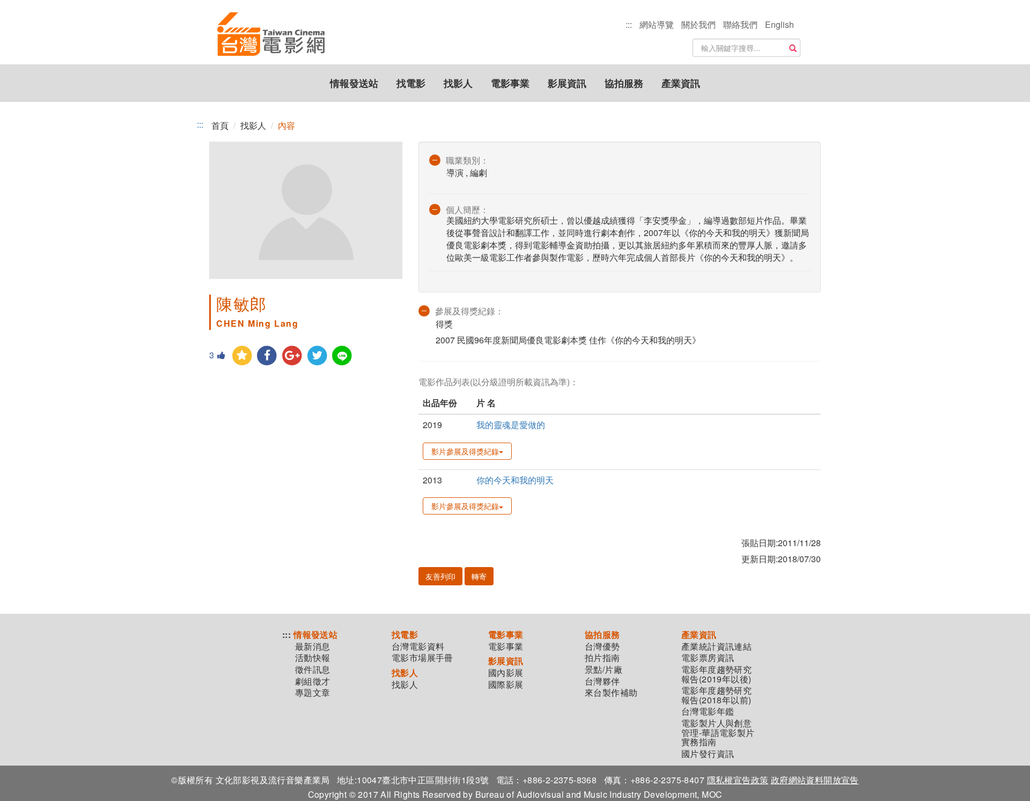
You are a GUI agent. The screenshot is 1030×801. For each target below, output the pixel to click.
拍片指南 (602, 658)
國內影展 (506, 673)
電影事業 (510, 83)
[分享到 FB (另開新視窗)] (267, 356)
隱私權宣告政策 (738, 780)
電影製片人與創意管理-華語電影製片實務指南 (718, 732)
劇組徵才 (312, 681)
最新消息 (312, 646)
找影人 (458, 83)
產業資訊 (680, 83)
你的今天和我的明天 (515, 480)
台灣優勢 (602, 646)
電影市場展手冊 (422, 658)
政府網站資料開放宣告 (815, 780)
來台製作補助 (611, 692)
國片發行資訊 (707, 754)
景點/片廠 (603, 669)
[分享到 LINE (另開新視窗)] (342, 356)
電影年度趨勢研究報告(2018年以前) (716, 695)
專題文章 (312, 692)
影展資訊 (567, 83)
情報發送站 (354, 83)
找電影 (410, 83)
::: (629, 24)
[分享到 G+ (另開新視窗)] (292, 356)
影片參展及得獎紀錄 (465, 451)
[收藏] (242, 356)
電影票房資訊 (707, 658)
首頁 (220, 125)
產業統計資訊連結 (716, 646)
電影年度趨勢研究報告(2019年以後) (716, 674)
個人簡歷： (467, 209)
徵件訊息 (312, 669)
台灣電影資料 (418, 646)
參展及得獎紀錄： (469, 311)
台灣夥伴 (602, 681)
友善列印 (440, 576)
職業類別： (467, 160)
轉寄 (479, 576)
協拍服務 (624, 83)
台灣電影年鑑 (707, 711)
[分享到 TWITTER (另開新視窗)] (317, 356)
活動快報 (312, 658)
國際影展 (506, 684)
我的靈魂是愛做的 (510, 424)
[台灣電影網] (271, 35)
